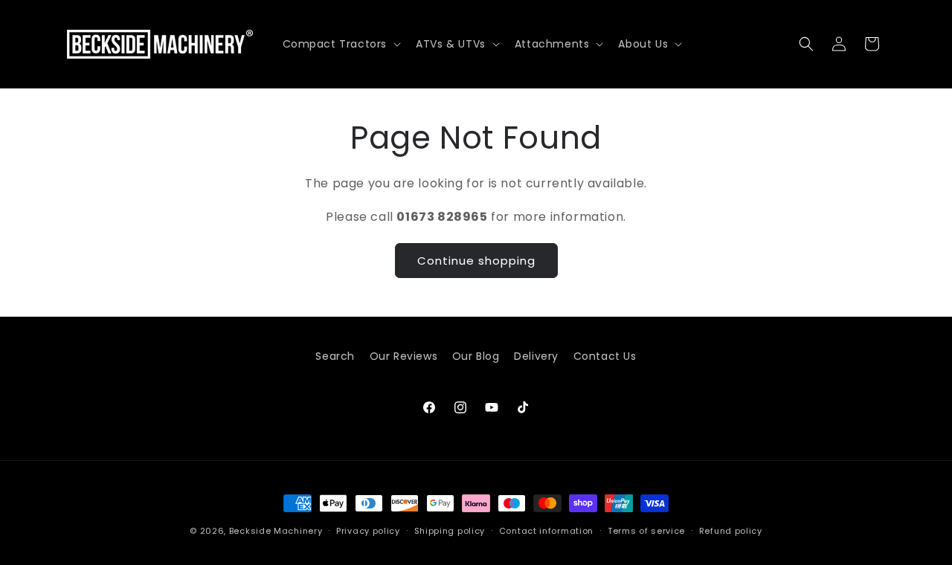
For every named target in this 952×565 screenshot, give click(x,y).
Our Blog (476, 356)
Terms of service (646, 531)
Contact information (546, 531)
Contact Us (605, 356)
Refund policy (730, 531)
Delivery (536, 356)
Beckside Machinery (276, 531)
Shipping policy (450, 531)
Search (335, 356)
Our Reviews (404, 356)
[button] (341, 43)
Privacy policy (368, 531)
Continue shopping (476, 260)
